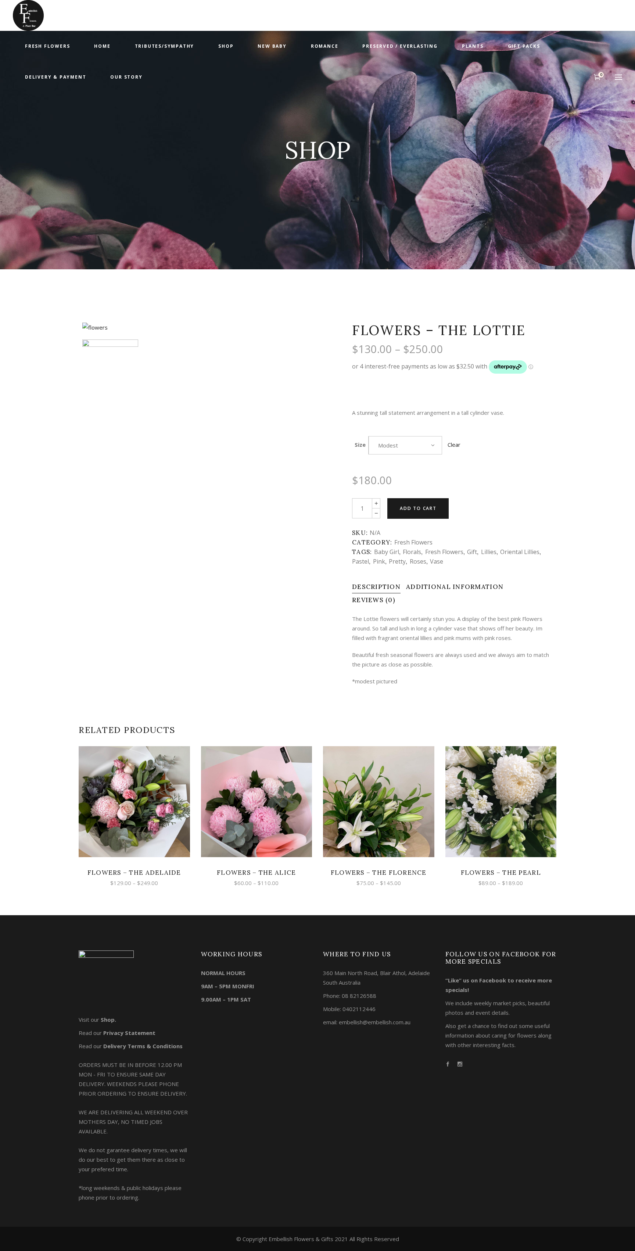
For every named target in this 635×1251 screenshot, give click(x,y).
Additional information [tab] (454, 587)
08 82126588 (359, 995)
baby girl (386, 552)
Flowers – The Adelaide (134, 873)
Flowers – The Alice (256, 873)
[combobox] (405, 445)
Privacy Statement (129, 1032)
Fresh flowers (413, 542)
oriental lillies (519, 552)
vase (436, 561)
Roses (418, 561)
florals (412, 552)
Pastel (360, 561)
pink (379, 561)
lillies (488, 552)
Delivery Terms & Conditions (143, 1046)
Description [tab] (376, 587)
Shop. (108, 1019)
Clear (454, 444)
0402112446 (359, 1009)
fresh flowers (444, 552)
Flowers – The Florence (379, 873)
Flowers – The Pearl (501, 873)
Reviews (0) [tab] (373, 600)
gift (472, 552)
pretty (397, 561)
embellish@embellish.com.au (374, 1022)
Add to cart (418, 508)
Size (360, 444)
